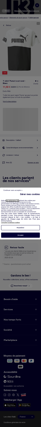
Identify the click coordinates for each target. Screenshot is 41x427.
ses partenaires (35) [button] (12, 200)
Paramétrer (20, 228)
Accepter (21, 235)
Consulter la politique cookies (10, 222)
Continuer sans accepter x (12, 190)
